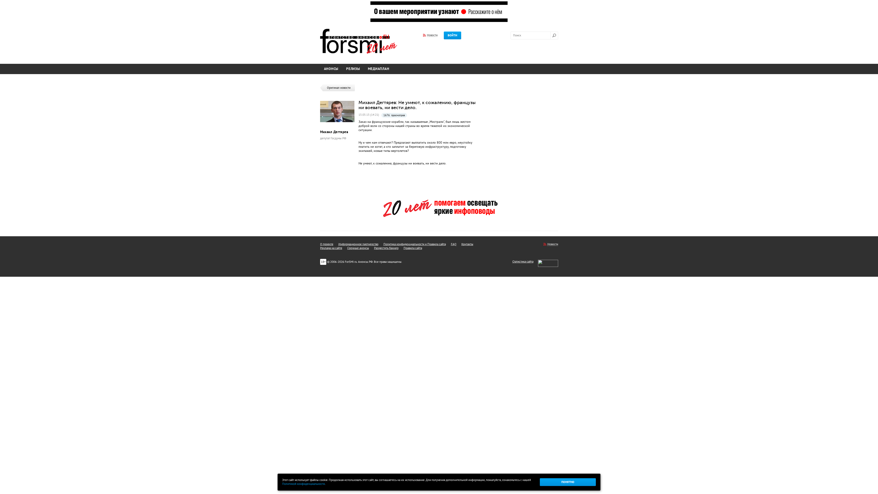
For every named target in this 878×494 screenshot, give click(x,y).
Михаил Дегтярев (334, 132)
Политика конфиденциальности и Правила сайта (414, 244)
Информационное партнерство (358, 244)
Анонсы (331, 69)
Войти (452, 35)
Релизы (353, 69)
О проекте (326, 244)
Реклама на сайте (331, 248)
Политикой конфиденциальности (303, 484)
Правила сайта (413, 248)
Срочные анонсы (358, 248)
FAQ (453, 244)
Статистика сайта (522, 261)
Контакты (467, 244)
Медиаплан (378, 69)
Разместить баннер (386, 248)
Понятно (567, 482)
